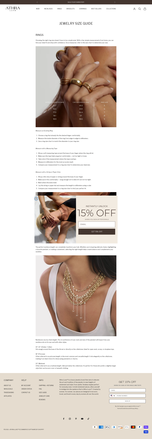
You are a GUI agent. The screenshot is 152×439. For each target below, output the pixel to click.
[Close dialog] (36, 198)
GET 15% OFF (96, 232)
